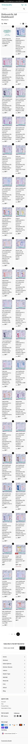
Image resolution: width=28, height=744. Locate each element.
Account (3, 701)
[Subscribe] (22, 648)
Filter (5, 23)
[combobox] (14, 8)
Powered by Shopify (6, 741)
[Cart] (22, 5)
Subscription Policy (6, 708)
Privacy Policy (4, 706)
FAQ (2, 704)
